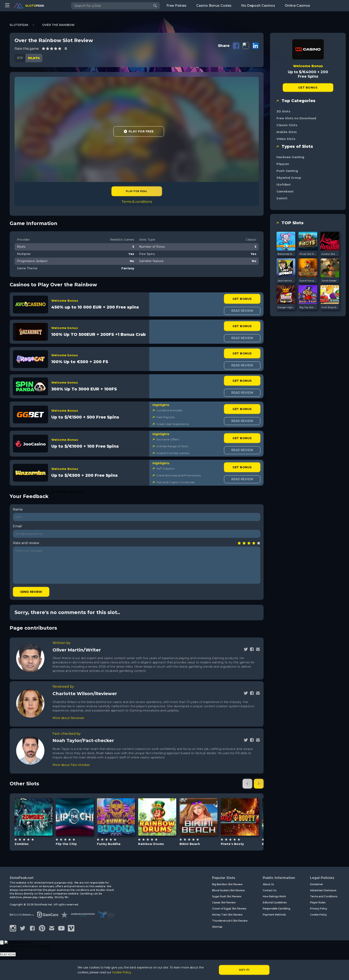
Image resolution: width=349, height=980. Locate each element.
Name (18, 509)
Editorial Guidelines (275, 902)
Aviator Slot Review (329, 253)
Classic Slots (286, 125)
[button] (247, 784)
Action (79, 827)
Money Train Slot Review (227, 914)
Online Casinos (297, 5)
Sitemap (217, 926)
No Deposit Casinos (258, 5)
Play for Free (141, 131)
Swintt (281, 198)
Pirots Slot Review (308, 253)
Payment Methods (274, 914)
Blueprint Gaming (116, 804)
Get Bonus (242, 299)
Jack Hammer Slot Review (286, 280)
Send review (31, 592)
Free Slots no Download (296, 118)
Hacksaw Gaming (290, 157)
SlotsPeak (19, 25)
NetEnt (33, 804)
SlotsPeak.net (22, 878)
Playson (282, 164)
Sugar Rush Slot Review (226, 896)
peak (34, 5)
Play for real (136, 191)
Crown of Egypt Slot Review (229, 908)
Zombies (22, 844)
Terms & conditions (136, 202)
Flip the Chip (66, 844)
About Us (268, 884)
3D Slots (283, 111)
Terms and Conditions (323, 896)
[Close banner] (2, 942)
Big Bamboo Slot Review (227, 884)
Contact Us (269, 890)
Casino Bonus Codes (214, 5)
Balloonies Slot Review (286, 253)
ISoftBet (283, 184)
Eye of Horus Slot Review (308, 280)
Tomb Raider (329, 280)
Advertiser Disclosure (323, 890)
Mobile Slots (286, 132)
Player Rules (317, 902)
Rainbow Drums (151, 844)
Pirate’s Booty (232, 844)
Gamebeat (284, 191)
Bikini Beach (190, 844)
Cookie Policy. (122, 972)
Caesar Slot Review (224, 902)
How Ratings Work (274, 896)
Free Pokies (176, 5)
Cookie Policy (318, 914)
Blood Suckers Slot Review (228, 890)
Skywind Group (288, 178)
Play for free (33, 814)
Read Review (242, 311)
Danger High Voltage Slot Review (286, 307)
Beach (203, 827)
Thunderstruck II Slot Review (230, 920)
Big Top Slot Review (308, 307)
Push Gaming (287, 171)
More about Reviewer (68, 718)
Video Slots (285, 139)
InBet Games (157, 804)
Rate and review (26, 543)
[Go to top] (341, 972)
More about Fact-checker (71, 765)
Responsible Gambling (276, 908)
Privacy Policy (318, 908)
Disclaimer (316, 884)
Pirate (244, 827)
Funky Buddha (109, 844)
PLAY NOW (7, 954)
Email (17, 526)
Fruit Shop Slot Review (329, 307)
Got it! (244, 969)
